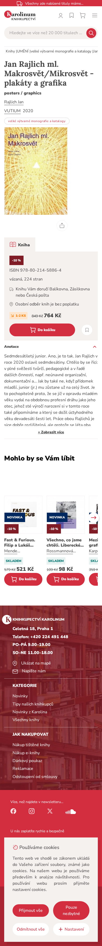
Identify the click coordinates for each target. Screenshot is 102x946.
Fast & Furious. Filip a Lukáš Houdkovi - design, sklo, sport (23, 542)
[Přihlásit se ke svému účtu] (60, 15)
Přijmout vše (31, 910)
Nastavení (74, 929)
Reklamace (23, 768)
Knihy (10, 51)
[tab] (19, 244)
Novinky (20, 696)
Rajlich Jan (14, 102)
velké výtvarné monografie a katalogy (61, 51)
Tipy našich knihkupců (33, 704)
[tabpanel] (51, 296)
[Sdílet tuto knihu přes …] (61, 225)
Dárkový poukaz (27, 761)
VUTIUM (12, 111)
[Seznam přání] (72, 15)
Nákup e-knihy (26, 753)
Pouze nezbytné (71, 911)
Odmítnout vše (31, 929)
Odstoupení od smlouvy (35, 777)
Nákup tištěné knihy (31, 745)
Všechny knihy (26, 720)
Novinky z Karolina (30, 712)
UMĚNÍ (23, 51)
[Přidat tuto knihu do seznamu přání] (87, 330)
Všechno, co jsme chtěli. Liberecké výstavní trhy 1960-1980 (64, 542)
